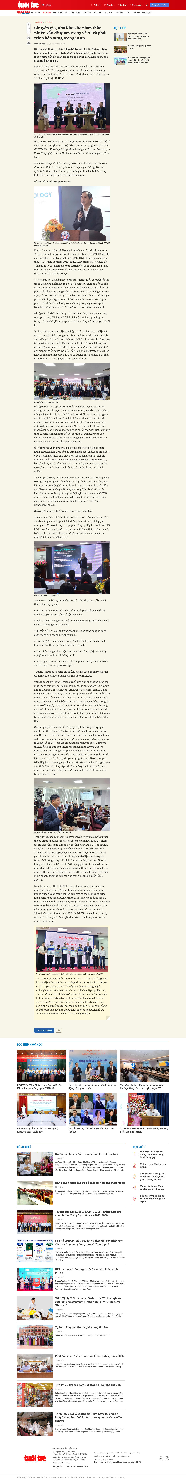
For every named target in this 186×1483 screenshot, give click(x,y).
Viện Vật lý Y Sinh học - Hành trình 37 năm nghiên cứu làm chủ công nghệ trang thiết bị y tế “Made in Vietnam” (88, 1302)
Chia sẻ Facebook (45, 1030)
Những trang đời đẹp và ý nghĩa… (139, 47)
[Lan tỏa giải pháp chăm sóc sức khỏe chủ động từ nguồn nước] (93, 1066)
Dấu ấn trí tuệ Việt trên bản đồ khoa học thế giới (91, 1130)
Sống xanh (69, 13)
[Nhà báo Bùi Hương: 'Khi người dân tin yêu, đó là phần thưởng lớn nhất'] (120, 61)
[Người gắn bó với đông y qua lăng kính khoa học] (35, 1164)
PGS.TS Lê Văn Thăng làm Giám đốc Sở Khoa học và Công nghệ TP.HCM (39, 1087)
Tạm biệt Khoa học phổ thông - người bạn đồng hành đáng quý (138, 36)
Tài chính (97, 13)
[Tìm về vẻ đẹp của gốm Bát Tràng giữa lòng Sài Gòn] (35, 1395)
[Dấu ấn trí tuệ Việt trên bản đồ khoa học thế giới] (93, 1109)
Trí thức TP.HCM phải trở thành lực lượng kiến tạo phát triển (144, 1130)
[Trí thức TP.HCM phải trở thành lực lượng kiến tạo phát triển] (144, 1109)
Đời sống (119, 13)
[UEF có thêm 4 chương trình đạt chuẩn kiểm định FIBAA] (35, 1279)
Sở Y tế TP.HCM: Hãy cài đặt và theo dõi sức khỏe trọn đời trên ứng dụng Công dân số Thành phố (89, 1242)
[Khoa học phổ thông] (45, 5)
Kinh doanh (108, 13)
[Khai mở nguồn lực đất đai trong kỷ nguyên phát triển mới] (41, 1109)
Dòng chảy (35, 13)
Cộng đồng (146, 13)
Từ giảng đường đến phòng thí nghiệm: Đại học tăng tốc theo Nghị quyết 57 (142, 1087)
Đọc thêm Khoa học (29, 1044)
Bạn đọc (136, 13)
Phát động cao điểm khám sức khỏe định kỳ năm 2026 (89, 1356)
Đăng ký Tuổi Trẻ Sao (159, 5)
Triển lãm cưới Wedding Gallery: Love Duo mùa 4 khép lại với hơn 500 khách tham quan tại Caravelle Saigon (88, 1417)
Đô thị (128, 13)
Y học (78, 13)
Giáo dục (87, 13)
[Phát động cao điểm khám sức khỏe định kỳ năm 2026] (35, 1366)
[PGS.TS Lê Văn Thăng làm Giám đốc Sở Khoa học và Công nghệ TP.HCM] (41, 1066)
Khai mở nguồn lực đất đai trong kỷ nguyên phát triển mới (37, 1130)
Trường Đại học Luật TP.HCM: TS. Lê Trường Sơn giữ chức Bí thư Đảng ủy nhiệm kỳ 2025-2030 (88, 1213)
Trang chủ (38, 22)
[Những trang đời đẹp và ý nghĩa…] (120, 49)
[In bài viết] (59, 1030)
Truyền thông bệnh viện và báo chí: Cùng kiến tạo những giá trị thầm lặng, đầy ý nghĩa (87, 1475)
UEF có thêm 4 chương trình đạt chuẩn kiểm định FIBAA (86, 1271)
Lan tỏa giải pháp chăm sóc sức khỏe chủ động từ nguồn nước (92, 1087)
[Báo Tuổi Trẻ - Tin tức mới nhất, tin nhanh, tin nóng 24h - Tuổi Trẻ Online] (28, 5)
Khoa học (47, 13)
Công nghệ (57, 13)
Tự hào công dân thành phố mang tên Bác (81, 1327)
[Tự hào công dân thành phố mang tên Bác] (35, 1337)
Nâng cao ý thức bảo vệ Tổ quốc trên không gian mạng (90, 1182)
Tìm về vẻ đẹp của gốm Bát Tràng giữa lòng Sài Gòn (88, 1385)
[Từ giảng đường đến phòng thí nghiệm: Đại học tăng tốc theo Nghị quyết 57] (144, 1066)
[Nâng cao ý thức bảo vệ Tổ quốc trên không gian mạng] (35, 1193)
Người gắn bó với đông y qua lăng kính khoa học (86, 1154)
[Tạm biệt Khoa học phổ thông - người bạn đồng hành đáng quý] (120, 37)
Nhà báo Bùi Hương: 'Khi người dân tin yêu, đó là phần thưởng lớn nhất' (139, 60)
